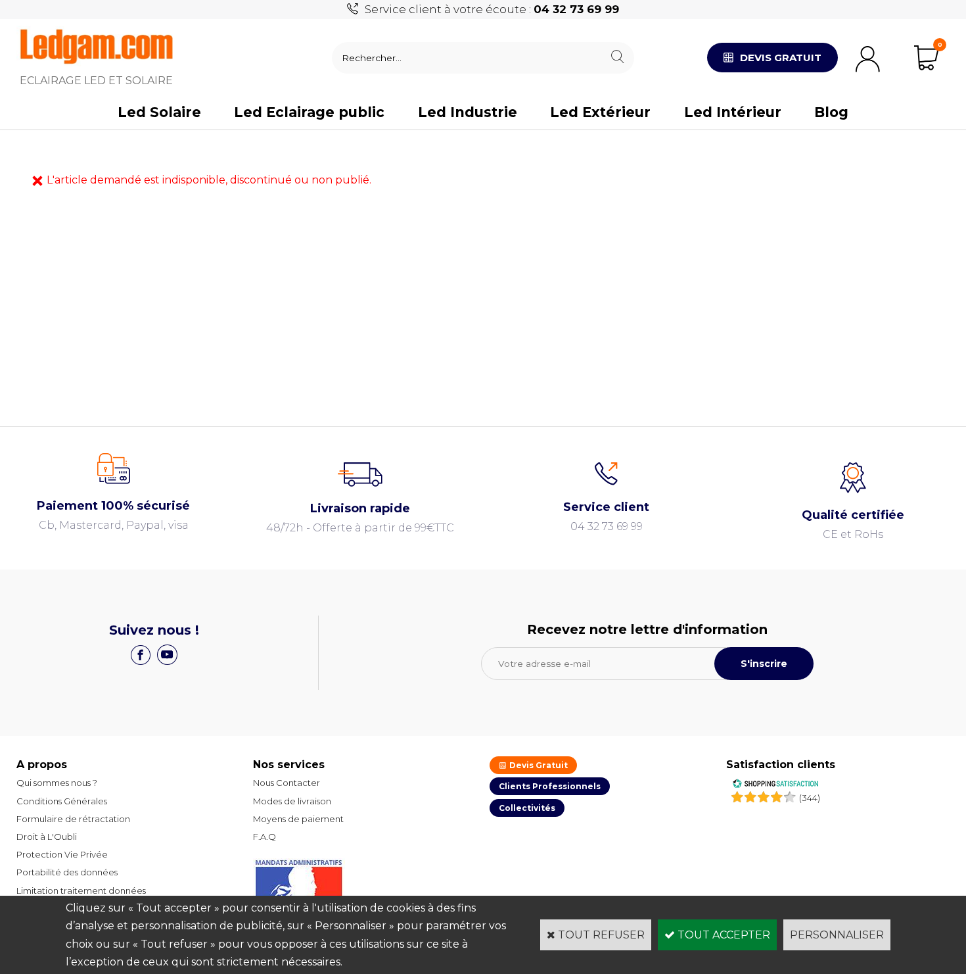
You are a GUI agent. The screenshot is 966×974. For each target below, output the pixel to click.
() (809, 797)
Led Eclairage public (309, 112)
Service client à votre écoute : (492, 9)
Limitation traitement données (81, 890)
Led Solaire (159, 112)
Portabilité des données (67, 872)
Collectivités (527, 808)
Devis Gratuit (537, 765)
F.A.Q (264, 836)
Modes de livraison (292, 801)
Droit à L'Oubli (46, 836)
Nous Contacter (286, 782)
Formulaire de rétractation (73, 819)
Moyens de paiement (298, 819)
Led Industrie (467, 112)
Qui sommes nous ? (56, 782)
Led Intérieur (732, 112)
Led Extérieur (600, 112)
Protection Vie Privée (62, 854)
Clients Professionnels (550, 786)
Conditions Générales (61, 801)
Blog (831, 112)
